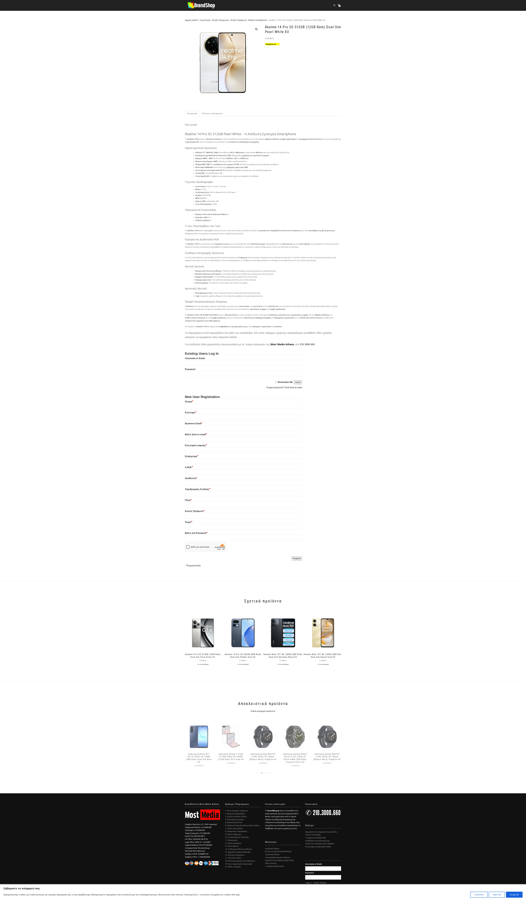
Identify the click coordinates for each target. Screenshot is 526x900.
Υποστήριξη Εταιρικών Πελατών (277, 857)
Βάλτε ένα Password (196, 533)
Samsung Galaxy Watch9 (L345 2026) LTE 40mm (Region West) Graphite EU (231, 756)
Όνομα (189, 401)
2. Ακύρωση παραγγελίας (235, 813)
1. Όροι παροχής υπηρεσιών (236, 810)
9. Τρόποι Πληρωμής (233, 834)
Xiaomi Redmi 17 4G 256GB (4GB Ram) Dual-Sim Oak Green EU (327, 756)
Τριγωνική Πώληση (272, 854)
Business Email (193, 423)
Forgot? (316, 883)
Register (323, 883)
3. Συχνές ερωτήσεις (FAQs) (235, 816)
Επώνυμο (190, 412)
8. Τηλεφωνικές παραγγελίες (236, 831)
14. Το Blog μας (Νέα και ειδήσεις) (238, 849)
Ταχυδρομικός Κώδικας (197, 489)
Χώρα (188, 522)
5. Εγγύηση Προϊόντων (233, 822)
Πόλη (188, 500)
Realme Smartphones (257, 20)
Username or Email (195, 358)
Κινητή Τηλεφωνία (220, 20)
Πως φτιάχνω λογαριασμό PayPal (318, 846)
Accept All (514, 894)
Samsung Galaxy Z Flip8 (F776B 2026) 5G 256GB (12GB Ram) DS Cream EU (199, 756)
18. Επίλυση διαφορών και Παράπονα (240, 861)
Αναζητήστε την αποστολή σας (317, 841)
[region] (263, 892)
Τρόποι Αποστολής (313, 835)
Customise (479, 894)
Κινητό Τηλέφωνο (195, 511)
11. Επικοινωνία (231, 840)
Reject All (497, 894)
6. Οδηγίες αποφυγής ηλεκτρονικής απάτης (242, 825)
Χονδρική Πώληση (272, 848)
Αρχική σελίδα (191, 20)
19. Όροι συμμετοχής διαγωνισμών (239, 864)
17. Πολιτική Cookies (233, 858)
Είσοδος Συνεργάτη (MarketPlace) (278, 851)
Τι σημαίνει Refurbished (274, 866)
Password (190, 369)
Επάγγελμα (191, 456)
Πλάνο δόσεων (271, 863)
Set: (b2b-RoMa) (204, 664)
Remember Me (285, 382)
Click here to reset (293, 387)
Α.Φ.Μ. (189, 467)
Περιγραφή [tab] (192, 113)
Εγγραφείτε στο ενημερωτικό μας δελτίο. (321, 832)
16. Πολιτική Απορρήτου (235, 855)
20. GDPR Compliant (233, 867)
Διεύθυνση (191, 478)
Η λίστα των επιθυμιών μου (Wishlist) (319, 843)
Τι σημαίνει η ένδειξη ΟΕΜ (315, 838)
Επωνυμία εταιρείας (196, 445)
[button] (256, 29)
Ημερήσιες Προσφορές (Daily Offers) (279, 860)
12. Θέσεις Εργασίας (233, 843)
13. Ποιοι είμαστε (232, 846)
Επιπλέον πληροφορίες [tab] (212, 113)
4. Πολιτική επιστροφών (234, 819)
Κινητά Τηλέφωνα (238, 20)
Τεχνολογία (204, 20)
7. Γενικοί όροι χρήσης (234, 828)
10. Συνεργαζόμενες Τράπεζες (237, 837)
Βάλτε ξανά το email (196, 434)
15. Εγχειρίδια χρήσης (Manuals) (237, 852)
